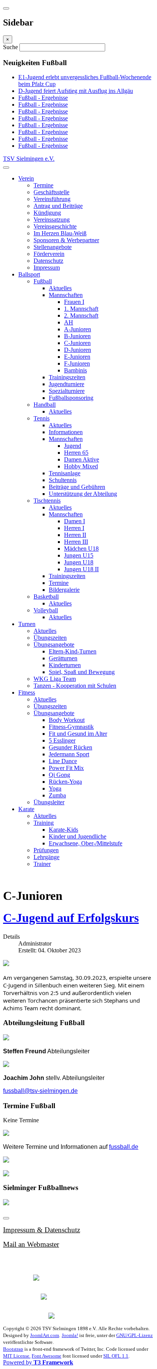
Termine (43, 185)
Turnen (26, 624)
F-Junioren (77, 363)
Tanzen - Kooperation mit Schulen (75, 685)
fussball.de (123, 1147)
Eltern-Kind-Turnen (72, 651)
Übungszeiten (50, 637)
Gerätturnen (63, 658)
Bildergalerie (64, 589)
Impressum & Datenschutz (41, 1230)
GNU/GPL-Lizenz (134, 1335)
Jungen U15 (78, 555)
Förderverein (49, 254)
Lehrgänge (46, 857)
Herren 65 (76, 452)
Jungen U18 (78, 562)
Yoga (55, 788)
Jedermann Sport (69, 754)
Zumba (57, 795)
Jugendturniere (66, 384)
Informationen (66, 432)
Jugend (72, 445)
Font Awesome (46, 1356)
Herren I (74, 528)
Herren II (75, 535)
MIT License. (16, 1356)
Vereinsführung (52, 199)
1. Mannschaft (81, 308)
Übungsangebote (54, 644)
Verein (26, 178)
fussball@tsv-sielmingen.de (40, 1091)
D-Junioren (77, 350)
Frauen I (74, 302)
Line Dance (63, 761)
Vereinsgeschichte (55, 226)
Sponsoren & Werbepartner (66, 240)
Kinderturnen (65, 665)
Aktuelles (60, 288)
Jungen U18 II (81, 569)
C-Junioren (77, 343)
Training (44, 822)
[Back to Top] (6, 1218)
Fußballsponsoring (71, 398)
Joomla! (70, 1335)
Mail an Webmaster (31, 1244)
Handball (45, 404)
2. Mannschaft (81, 315)
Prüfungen (46, 850)
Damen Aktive (81, 459)
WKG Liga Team (55, 679)
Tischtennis (47, 500)
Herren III (76, 541)
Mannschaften (66, 295)
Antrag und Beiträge (58, 206)
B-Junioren (77, 336)
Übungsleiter (49, 802)
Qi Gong (59, 775)
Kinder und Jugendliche (77, 836)
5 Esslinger (62, 740)
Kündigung (47, 212)
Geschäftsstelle (51, 192)
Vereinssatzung (52, 219)
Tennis (42, 418)
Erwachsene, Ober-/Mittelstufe (85, 843)
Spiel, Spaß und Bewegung (82, 672)
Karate (26, 809)
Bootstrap (13, 1349)
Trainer (42, 864)
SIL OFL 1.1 (115, 1356)
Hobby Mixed (81, 466)
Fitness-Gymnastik (71, 727)
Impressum (47, 267)
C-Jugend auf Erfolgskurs (71, 918)
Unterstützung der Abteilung (83, 493)
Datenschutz (48, 260)
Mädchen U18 (81, 548)
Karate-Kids (63, 829)
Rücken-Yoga (65, 781)
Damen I (74, 521)
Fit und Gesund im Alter (78, 733)
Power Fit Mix (66, 768)
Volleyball (46, 610)
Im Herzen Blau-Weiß (60, 233)
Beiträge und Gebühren (77, 487)
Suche (11, 47)
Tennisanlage (64, 473)
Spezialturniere (67, 391)
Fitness (26, 692)
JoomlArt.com (44, 1335)
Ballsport (29, 274)
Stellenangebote (53, 247)
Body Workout (67, 720)
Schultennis (63, 480)
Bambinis (75, 370)
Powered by (38, 1362)
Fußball (43, 281)
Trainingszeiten (67, 377)
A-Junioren (77, 329)
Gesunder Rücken (70, 747)
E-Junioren (77, 356)
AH (68, 322)
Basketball (46, 596)
